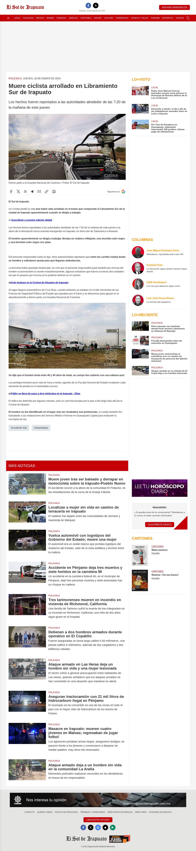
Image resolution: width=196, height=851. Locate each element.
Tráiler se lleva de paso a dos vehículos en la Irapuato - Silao (45, 393)
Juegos (180, 18)
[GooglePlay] (112, 827)
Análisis (73, 18)
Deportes (167, 18)
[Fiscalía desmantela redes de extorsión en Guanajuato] (140, 340)
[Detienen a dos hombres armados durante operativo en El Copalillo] (27, 640)
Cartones (85, 18)
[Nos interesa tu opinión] (98, 800)
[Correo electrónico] (39, 191)
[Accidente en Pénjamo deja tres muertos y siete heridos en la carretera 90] (27, 576)
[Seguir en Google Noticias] (123, 191)
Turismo (155, 18)
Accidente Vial (19, 427)
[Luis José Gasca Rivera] (138, 300)
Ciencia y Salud (139, 18)
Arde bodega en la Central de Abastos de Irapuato (39, 282)
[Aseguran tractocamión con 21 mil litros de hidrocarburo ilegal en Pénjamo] (27, 705)
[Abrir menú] (8, 18)
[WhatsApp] (25, 191)
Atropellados (41, 427)
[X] (95, 5)
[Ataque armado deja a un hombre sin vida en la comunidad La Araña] (27, 771)
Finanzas (61, 18)
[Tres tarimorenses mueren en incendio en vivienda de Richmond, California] (27, 608)
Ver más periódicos (174, 7)
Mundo (50, 18)
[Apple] (105, 827)
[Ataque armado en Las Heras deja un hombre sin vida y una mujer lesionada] (27, 673)
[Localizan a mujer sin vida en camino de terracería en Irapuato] (27, 514)
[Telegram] (32, 191)
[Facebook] (88, 5)
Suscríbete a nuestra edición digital (31, 220)
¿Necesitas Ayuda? (98, 819)
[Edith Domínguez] (138, 284)
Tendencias (122, 18)
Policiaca (28, 18)
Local (17, 18)
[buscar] (188, 18)
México (40, 18)
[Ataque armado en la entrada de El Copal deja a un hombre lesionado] (140, 370)
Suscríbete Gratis (160, 524)
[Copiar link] (46, 191)
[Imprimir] (53, 191)
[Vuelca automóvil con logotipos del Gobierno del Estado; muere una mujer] (27, 544)
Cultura (108, 18)
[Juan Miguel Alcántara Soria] (138, 252)
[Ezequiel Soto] (138, 268)
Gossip (98, 18)
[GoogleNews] (98, 827)
